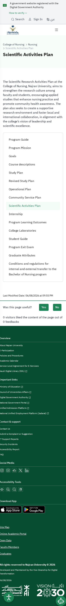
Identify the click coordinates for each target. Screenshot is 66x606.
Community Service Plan (25, 197)
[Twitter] (20, 470)
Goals (12, 156)
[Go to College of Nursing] (13, 29)
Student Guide (18, 239)
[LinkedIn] (27, 470)
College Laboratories (22, 230)
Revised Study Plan (21, 181)
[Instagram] (2, 470)
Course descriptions (22, 164)
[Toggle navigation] (56, 29)
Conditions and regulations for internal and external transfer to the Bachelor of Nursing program (32, 269)
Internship (16, 214)
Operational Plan (20, 189)
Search (19, 19)
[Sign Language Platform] (20, 489)
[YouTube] (8, 470)
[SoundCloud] (14, 470)
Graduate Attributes (22, 255)
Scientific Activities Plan (25, 206)
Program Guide (19, 139)
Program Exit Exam (21, 247)
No (57, 307)
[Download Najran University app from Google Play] (34, 509)
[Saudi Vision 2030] (50, 591)
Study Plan (16, 173)
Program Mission (20, 148)
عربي (52, 19)
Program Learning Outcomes (28, 222)
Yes (43, 307)
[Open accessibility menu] (9, 597)
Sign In (38, 19)
